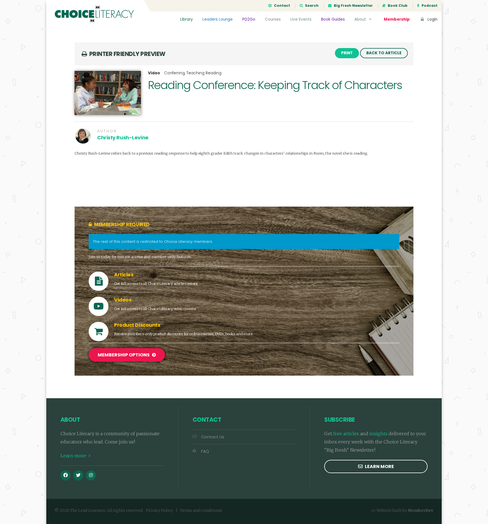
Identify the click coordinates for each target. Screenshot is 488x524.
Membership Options (124, 355)
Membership (397, 19)
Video (154, 73)
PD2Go (248, 19)
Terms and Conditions (201, 510)
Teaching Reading (203, 73)
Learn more (73, 455)
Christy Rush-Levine (123, 137)
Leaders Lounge (217, 19)
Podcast (429, 5)
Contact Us (212, 437)
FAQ (205, 451)
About (360, 19)
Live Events (300, 19)
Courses (273, 19)
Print (347, 53)
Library (186, 19)
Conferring (174, 73)
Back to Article (384, 53)
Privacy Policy (159, 510)
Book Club (397, 5)
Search (311, 5)
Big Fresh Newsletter (353, 5)
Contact (281, 5)
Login (431, 19)
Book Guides (333, 19)
